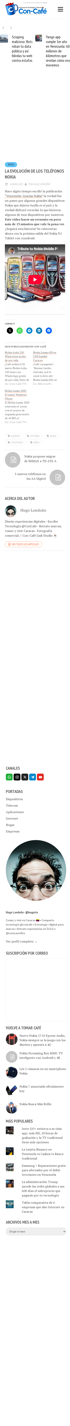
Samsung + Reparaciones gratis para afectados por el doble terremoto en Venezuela (44, 1170)
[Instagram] (17, 777)
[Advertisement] (35, 121)
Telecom (12, 805)
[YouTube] (40, 777)
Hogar (10, 825)
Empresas (12, 831)
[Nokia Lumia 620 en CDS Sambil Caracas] (47, 368)
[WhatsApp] (9, 777)
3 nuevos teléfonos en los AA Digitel (30, 476)
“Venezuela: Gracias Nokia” (24, 196)
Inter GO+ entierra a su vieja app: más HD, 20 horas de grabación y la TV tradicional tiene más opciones (42, 1135)
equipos (15, 436)
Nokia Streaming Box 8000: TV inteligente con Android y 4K (41, 1055)
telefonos (17, 442)
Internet (12, 818)
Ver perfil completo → (22, 941)
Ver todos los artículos (25, 544)
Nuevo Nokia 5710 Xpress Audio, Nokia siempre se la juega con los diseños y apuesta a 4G (42, 1040)
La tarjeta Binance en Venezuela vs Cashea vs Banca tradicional (42, 1154)
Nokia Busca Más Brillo (35, 1104)
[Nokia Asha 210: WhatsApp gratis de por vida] (19, 368)
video (36, 442)
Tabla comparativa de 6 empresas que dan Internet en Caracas (43, 1207)
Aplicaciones (15, 812)
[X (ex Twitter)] (24, 777)
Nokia (11, 164)
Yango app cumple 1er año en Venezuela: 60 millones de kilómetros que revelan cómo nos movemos (58, 51)
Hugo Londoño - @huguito (22, 912)
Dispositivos (14, 799)
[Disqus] (35, 607)
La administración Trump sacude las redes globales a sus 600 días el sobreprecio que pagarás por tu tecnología (43, 1188)
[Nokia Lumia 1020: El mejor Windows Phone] (19, 406)
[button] (11, 27)
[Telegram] (32, 777)
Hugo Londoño (41, 184)
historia (34, 436)
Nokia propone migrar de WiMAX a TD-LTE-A (40, 458)
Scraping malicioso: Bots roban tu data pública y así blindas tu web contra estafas (22, 49)
